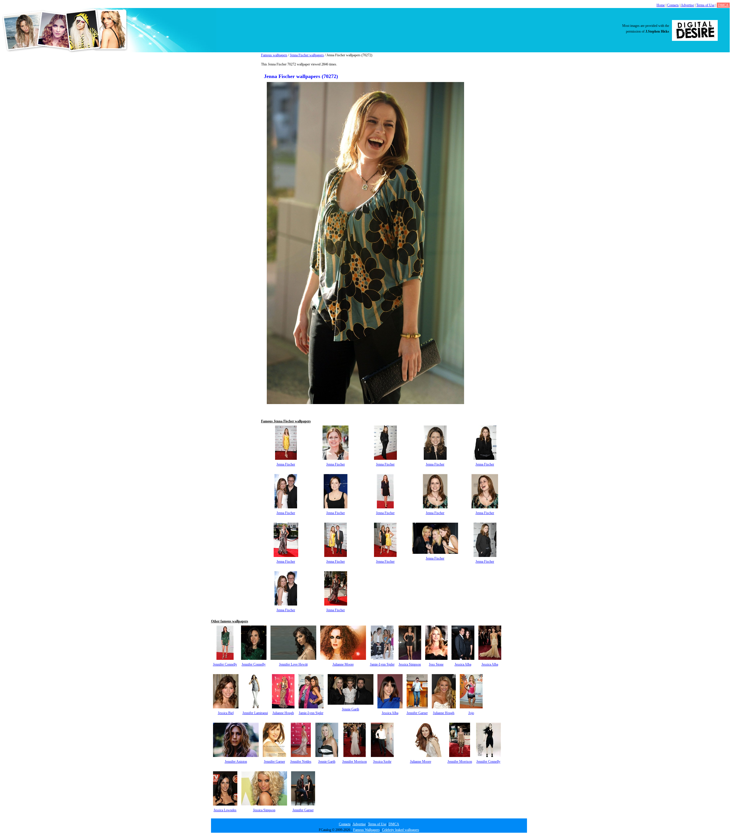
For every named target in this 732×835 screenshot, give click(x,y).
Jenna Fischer (286, 464)
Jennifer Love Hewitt (293, 664)
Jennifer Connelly (225, 664)
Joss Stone (436, 664)
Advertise (687, 5)
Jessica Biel (226, 713)
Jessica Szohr (382, 762)
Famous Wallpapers (366, 830)
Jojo (471, 713)
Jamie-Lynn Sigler (382, 664)
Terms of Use (705, 5)
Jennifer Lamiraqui (255, 713)
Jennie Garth (350, 709)
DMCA (723, 5)
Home (661, 5)
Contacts (673, 5)
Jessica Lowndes (225, 810)
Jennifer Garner (417, 713)
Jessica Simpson (410, 664)
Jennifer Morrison (354, 762)
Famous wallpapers (274, 55)
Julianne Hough (283, 713)
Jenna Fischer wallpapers (307, 55)
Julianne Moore (343, 664)
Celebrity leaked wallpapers (400, 830)
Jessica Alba (463, 664)
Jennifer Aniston (236, 762)
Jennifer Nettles (300, 762)
